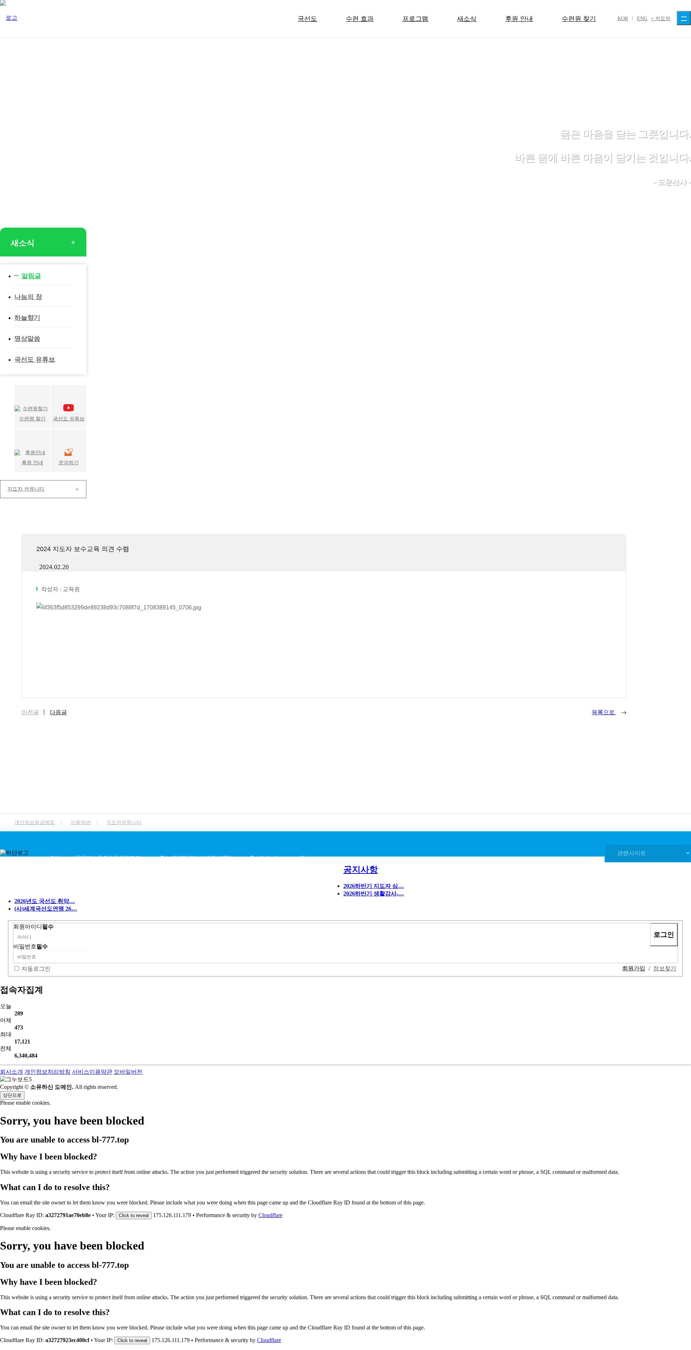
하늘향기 (27, 317)
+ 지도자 (660, 18)
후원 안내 (519, 18)
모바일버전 (128, 1072)
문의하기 (69, 462)
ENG (642, 18)
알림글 (31, 276)
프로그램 (415, 18)
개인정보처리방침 (47, 1072)
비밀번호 (30, 946)
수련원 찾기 (579, 18)
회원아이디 (33, 927)
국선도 (307, 18)
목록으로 (604, 712)
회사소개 (11, 1072)
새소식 (467, 18)
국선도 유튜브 (34, 359)
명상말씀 (27, 338)
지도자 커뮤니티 (26, 489)
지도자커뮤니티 (124, 822)
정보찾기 (664, 968)
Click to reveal (134, 1215)
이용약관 (81, 822)
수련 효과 (360, 18)
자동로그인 (36, 969)
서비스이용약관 (92, 1072)
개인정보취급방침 (34, 822)
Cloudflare (270, 1215)
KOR (623, 18)
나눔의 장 (28, 296)
